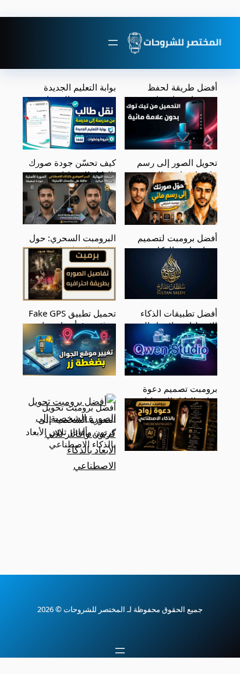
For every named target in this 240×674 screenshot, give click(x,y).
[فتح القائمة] (113, 43)
